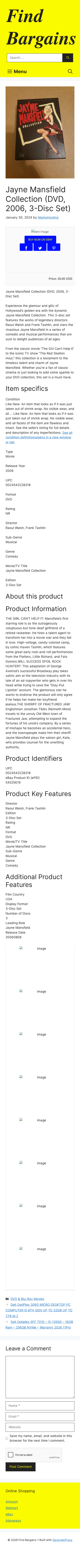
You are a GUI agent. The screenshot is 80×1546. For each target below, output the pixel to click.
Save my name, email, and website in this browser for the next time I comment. (41, 1438)
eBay (9, 1514)
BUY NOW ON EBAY (40, 239)
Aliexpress (13, 1520)
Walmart (12, 1508)
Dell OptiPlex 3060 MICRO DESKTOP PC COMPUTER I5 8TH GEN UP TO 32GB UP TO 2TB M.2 (39, 1310)
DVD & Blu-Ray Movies (27, 1299)
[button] (70, 71)
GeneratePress (62, 1540)
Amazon (12, 1501)
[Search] (68, 57)
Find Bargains (42, 26)
